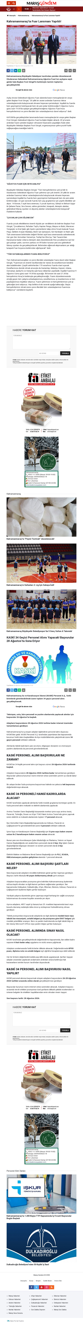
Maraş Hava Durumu (16, 1313)
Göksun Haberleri (15, 1299)
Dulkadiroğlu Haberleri (39, 1303)
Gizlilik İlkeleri (47, 1281)
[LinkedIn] (15, 70)
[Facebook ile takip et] (31, 1287)
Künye (31, 1281)
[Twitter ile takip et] (36, 1287)
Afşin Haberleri (36, 1296)
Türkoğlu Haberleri (15, 1306)
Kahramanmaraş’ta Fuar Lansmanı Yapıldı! (46, 15)
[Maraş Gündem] (41, 3)
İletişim (38, 1281)
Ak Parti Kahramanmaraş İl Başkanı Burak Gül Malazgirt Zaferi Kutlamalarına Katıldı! (44, 9)
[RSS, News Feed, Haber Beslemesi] (51, 1287)
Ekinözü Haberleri (60, 1299)
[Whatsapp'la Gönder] (19, 70)
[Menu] (9, 3)
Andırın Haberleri (14, 1303)
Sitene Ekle (58, 1281)
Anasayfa (12, 15)
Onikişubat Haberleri (61, 1303)
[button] (66, 70)
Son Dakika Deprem (38, 1310)
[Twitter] (12, 70)
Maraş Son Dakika (60, 1310)
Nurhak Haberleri (59, 1306)
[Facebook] (8, 70)
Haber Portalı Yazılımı (17, 1321)
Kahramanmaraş (23, 15)
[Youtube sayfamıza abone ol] (41, 1287)
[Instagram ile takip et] (46, 1287)
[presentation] (13, 9)
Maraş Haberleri (14, 1296)
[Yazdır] (23, 70)
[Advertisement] (41, 309)
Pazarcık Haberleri (37, 1306)
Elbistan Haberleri (60, 1296)
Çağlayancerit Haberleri (39, 1299)
